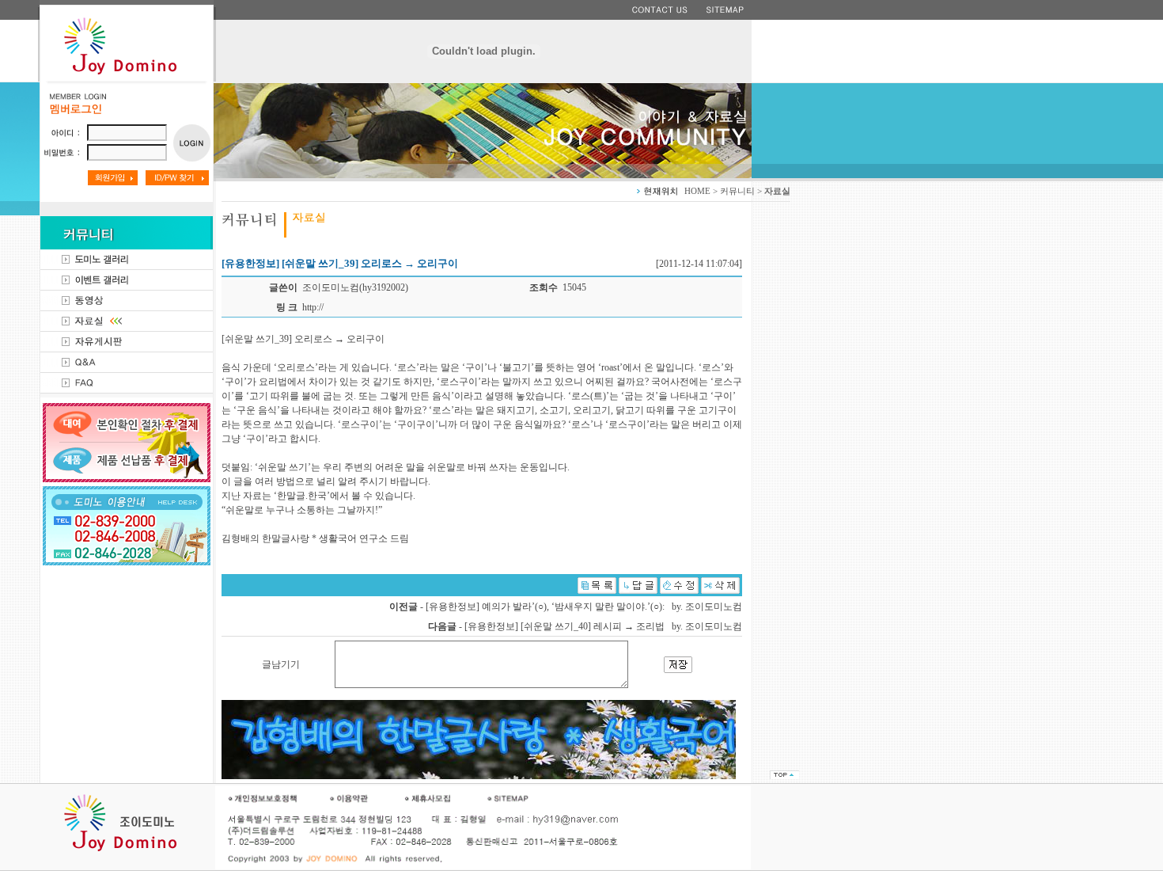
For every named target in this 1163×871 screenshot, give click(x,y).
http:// (313, 307)
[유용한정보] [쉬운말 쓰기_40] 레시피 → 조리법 (564, 626)
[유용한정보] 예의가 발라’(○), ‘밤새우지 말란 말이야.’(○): (545, 606)
